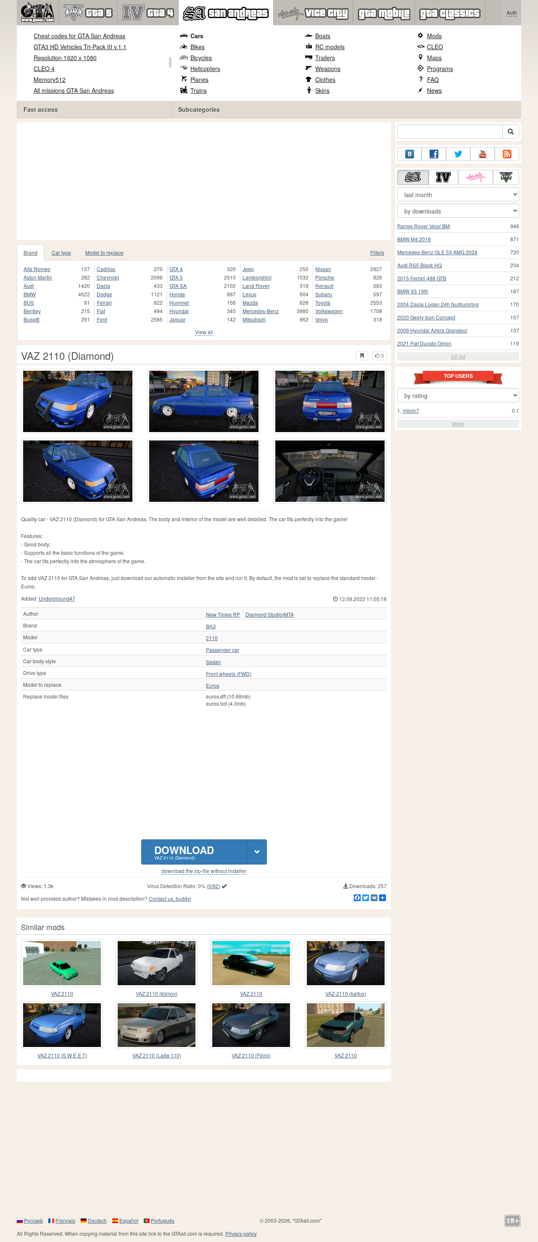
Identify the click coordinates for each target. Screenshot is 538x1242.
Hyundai (179, 310)
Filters (377, 252)
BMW (30, 294)
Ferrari (104, 302)
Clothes (325, 79)
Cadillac (106, 268)
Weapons (327, 68)
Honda (177, 294)
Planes (199, 79)
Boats (322, 36)
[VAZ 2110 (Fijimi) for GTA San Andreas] (251, 1025)
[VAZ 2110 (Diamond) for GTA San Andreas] (77, 401)
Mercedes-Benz (261, 310)
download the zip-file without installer (204, 871)
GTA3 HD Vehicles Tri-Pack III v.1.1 (80, 46)
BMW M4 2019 (414, 239)
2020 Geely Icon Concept (426, 317)
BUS (29, 302)
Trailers (325, 57)
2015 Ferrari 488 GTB (421, 278)
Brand (30, 252)
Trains (198, 90)
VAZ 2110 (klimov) (156, 993)
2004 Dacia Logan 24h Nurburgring (438, 304)
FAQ (433, 79)
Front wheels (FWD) (228, 674)
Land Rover (256, 285)
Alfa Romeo (37, 268)
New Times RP (223, 614)
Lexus (249, 294)
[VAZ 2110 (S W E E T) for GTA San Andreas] (62, 1025)
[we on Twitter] (458, 154)
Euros (212, 685)
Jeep (248, 268)
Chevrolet (108, 277)
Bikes (197, 46)
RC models (330, 46)
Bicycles (201, 57)
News (434, 90)
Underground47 (57, 598)
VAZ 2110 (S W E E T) (62, 1055)
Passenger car (222, 650)
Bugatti (32, 319)
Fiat (101, 310)
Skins (322, 90)
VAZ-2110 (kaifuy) (345, 993)
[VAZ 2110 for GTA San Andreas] (62, 963)
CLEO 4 (44, 68)
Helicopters (205, 68)
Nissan (323, 268)
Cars (196, 36)
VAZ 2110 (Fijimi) (251, 1055)
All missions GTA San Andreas (74, 90)
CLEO (435, 46)
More (458, 423)
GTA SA (178, 285)
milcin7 (411, 410)
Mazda (250, 302)
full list (458, 356)
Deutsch (97, 1220)
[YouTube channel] (482, 154)
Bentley (32, 310)
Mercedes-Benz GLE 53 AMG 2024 (437, 252)
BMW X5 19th (412, 291)
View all (204, 331)
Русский (33, 1220)
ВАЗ (211, 626)
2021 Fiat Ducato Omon (424, 343)
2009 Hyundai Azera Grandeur (432, 330)
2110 (212, 638)
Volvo (321, 319)
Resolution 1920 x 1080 (65, 57)
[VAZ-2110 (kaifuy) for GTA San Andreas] (346, 963)
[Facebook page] (434, 154)
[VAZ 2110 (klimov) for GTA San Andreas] (157, 963)
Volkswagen (329, 310)
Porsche (324, 277)
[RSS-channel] (507, 154)
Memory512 (50, 79)
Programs (440, 68)
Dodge (104, 294)
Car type (61, 252)
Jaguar (177, 319)
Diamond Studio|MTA (269, 614)
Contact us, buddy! (170, 898)
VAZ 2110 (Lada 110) (156, 1055)
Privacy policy (241, 1233)
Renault (324, 285)
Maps (434, 57)
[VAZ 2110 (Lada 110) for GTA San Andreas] (157, 1025)
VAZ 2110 (62, 993)
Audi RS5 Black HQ (419, 265)
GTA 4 (176, 268)
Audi (29, 285)
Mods (434, 36)
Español (128, 1220)
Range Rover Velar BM (423, 225)
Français (65, 1220)
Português (162, 1220)
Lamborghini (257, 277)
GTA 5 (176, 277)
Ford (102, 319)
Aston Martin (38, 277)
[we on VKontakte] (409, 154)
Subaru (323, 294)
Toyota (322, 302)
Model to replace (104, 252)
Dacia (103, 285)
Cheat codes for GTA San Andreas (79, 36)
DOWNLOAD (184, 852)
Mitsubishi (254, 319)
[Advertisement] (206, 181)
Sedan (213, 662)
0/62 (213, 885)
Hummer (179, 302)
